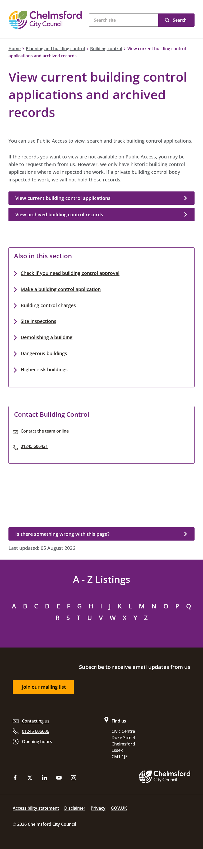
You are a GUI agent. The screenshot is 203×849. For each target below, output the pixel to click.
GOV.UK (119, 808)
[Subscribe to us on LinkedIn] (44, 779)
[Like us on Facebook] (15, 779)
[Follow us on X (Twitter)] (30, 779)
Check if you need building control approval (70, 273)
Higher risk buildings (44, 369)
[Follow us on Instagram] (73, 779)
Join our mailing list (44, 687)
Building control (106, 48)
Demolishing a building (46, 337)
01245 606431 (34, 446)
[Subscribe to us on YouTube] (59, 779)
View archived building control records (59, 214)
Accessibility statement (36, 808)
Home (14, 48)
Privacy (98, 808)
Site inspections (38, 321)
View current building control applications (62, 198)
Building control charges (48, 305)
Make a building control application (61, 289)
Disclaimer (74, 808)
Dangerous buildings (44, 353)
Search (180, 20)
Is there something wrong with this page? (62, 534)
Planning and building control (55, 48)
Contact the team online (45, 431)
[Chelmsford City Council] (46, 20)
